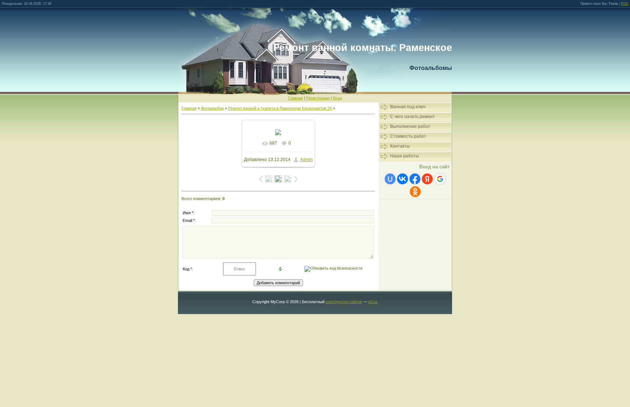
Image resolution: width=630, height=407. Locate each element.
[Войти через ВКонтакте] (402, 178)
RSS (624, 3)
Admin (306, 159)
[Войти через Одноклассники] (415, 191)
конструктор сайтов (344, 302)
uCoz (373, 302)
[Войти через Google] (440, 179)
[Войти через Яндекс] (427, 178)
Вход (337, 98)
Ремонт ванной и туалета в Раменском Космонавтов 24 (280, 108)
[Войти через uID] (390, 178)
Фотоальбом (212, 108)
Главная (295, 98)
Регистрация (318, 98)
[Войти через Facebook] (414, 178)
